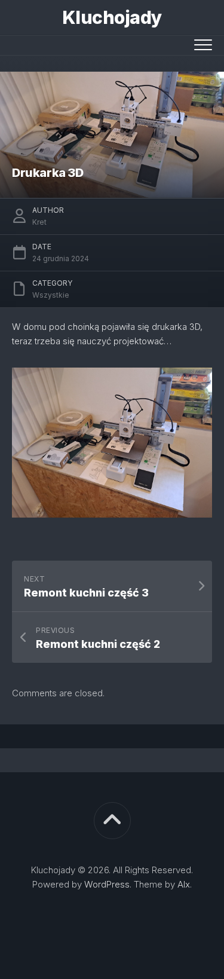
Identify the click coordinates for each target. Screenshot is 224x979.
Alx (183, 884)
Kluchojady (112, 17)
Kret (39, 222)
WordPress (107, 884)
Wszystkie (50, 294)
